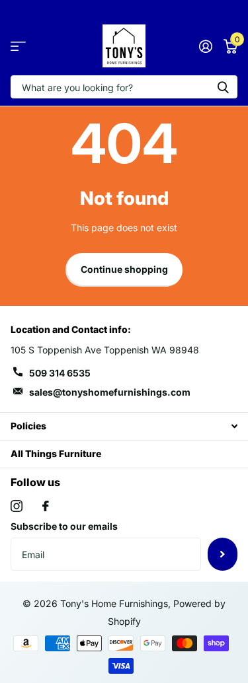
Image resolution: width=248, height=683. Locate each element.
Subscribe (222, 554)
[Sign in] (205, 46)
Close (124, 426)
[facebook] (45, 506)
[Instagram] (16, 506)
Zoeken (222, 86)
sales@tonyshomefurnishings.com (109, 392)
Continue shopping (124, 269)
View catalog (18, 46)
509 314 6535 (60, 372)
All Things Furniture (56, 453)
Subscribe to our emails (64, 526)
